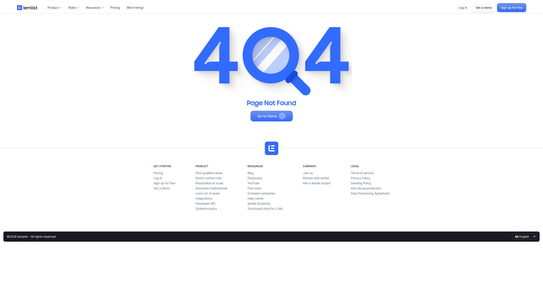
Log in (463, 7)
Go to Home (267, 116)
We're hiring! (135, 7)
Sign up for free (511, 7)
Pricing (115, 7)
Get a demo (484, 7)
